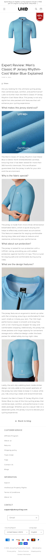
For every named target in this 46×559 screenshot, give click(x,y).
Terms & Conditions (12, 492)
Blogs (6, 469)
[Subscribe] (36, 517)
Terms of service (23, 551)
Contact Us (8, 465)
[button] (4, 9)
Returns (7, 445)
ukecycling (13, 548)
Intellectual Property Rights (15, 488)
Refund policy (37, 548)
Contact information (24, 554)
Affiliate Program (11, 436)
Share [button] (6, 83)
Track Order (9, 455)
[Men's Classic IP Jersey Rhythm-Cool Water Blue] (23, 220)
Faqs (6, 460)
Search (7, 483)
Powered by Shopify (23, 548)
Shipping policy (10, 450)
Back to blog (24, 421)
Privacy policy (11, 551)
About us (8, 441)
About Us (8, 497)
